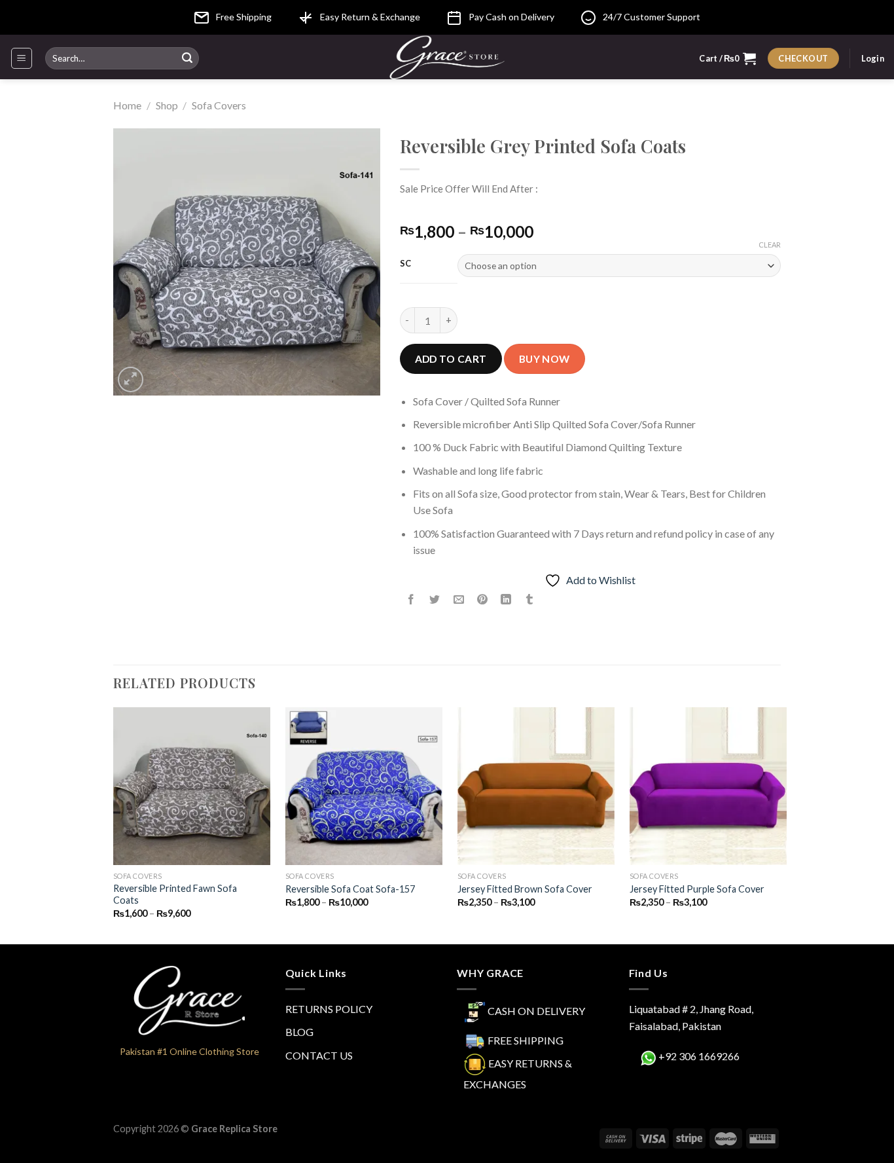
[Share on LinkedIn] (506, 599)
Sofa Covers (219, 105)
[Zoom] (130, 379)
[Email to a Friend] (458, 599)
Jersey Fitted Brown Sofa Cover (524, 889)
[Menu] (22, 58)
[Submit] (187, 58)
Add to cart (451, 359)
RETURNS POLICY (328, 1009)
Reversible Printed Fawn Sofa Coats (175, 894)
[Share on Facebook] (411, 599)
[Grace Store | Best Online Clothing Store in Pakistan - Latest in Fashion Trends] (447, 57)
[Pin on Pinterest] (482, 599)
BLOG (299, 1031)
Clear (770, 244)
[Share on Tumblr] (530, 599)
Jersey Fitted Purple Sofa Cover (697, 889)
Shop (167, 105)
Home (127, 105)
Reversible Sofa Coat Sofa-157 (350, 889)
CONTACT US (319, 1055)
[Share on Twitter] (435, 599)
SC (406, 263)
